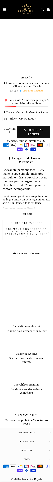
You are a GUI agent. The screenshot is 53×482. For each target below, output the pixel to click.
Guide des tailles (26, 223)
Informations (26, 432)
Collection (26, 450)
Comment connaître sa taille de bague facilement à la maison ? (26, 233)
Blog (27, 459)
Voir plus (26, 213)
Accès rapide (26, 441)
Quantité (10, 129)
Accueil (25, 77)
